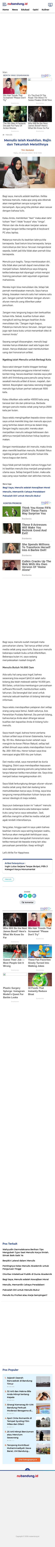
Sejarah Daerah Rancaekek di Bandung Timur (19, 1380)
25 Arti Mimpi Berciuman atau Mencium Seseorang (20, 1434)
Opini (35, 9)
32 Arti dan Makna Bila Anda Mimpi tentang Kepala (19, 1394)
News (15, 9)
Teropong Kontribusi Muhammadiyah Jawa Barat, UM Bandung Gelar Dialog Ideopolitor (20, 1448)
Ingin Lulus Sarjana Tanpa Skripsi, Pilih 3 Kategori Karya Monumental (26, 868)
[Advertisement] (27, 40)
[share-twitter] (25, 896)
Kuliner (45, 9)
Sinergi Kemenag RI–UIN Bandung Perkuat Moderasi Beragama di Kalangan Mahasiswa (20, 1407)
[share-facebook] (21, 896)
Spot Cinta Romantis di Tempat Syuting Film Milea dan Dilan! (19, 1421)
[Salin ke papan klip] (34, 896)
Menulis (8, 879)
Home (6, 9)
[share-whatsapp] (30, 896)
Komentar (28, 902)
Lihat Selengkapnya (27, 1460)
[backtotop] (27, 1470)
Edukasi (25, 9)
